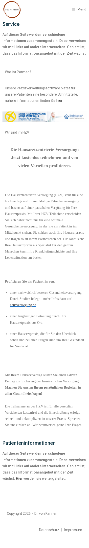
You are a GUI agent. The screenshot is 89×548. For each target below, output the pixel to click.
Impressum (73, 530)
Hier (19, 478)
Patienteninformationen (29, 443)
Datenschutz (49, 530)
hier (59, 101)
